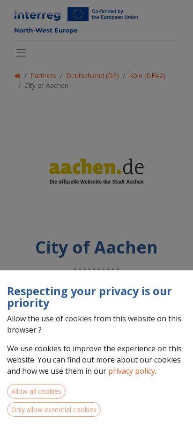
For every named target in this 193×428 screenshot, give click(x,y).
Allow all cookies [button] (36, 391)
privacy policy (131, 371)
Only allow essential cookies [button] (53, 409)
